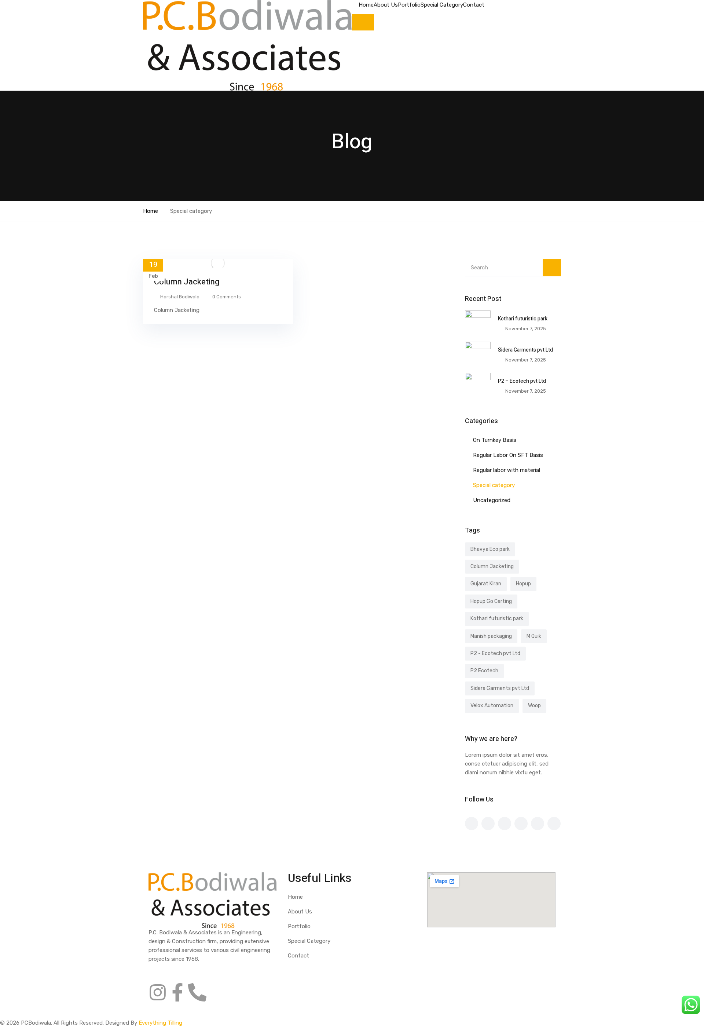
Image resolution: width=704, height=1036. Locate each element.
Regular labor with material (506, 470)
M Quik (534, 636)
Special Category (442, 4)
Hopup (523, 584)
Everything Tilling (160, 1022)
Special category (494, 485)
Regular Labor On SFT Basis (508, 455)
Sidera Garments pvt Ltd (525, 350)
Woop (534, 705)
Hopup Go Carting (491, 601)
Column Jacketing (186, 282)
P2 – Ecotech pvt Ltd (522, 381)
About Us (386, 4)
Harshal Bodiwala (179, 296)
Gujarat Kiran (485, 584)
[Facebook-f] (177, 992)
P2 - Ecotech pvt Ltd (495, 653)
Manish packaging (491, 636)
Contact (473, 4)
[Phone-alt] (197, 992)
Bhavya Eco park (490, 549)
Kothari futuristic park (522, 319)
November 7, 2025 (525, 328)
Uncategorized (491, 500)
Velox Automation (491, 705)
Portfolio (409, 4)
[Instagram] (157, 992)
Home (366, 4)
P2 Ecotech (484, 671)
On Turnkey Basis (494, 440)
